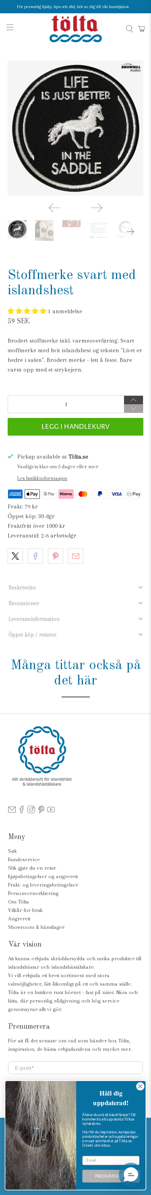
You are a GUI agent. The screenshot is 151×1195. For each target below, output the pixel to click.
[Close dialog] (140, 1086)
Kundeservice (24, 859)
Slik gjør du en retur (32, 868)
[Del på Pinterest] (55, 556)
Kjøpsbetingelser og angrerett (43, 876)
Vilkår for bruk (25, 910)
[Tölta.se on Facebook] (21, 811)
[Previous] (54, 208)
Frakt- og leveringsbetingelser (43, 885)
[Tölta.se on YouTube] (51, 811)
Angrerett (19, 919)
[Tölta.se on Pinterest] (41, 811)
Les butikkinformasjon (42, 478)
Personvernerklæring (33, 893)
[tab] (75, 587)
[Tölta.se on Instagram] (31, 811)
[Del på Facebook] (35, 556)
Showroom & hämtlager (36, 927)
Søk (12, 851)
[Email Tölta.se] (12, 811)
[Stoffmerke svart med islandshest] (75, 128)
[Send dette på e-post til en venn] (75, 556)
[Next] (97, 208)
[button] (28, 311)
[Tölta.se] (76, 28)
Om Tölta (18, 902)
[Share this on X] (15, 556)
